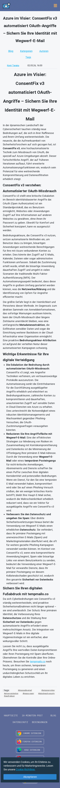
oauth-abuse (10, 696)
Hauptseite (11, 715)
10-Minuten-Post (32, 715)
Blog (10, 51)
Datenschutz (20, 722)
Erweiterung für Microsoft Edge (30, 750)
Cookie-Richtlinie (25, 769)
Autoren (43, 51)
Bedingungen (39, 722)
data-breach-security (47, 694)
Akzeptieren (30, 776)
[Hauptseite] (6, 5)
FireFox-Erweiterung (30, 741)
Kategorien (26, 51)
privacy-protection (11, 694)
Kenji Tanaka (13, 65)
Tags (28, 57)
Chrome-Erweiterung (30, 733)
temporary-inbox (48, 690)
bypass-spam (29, 694)
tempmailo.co (37, 661)
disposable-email (25, 690)
